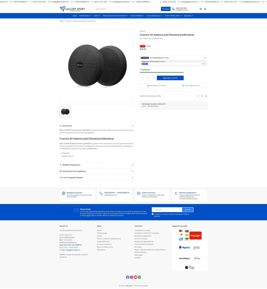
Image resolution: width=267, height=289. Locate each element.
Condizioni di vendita (142, 230)
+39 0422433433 (152, 106)
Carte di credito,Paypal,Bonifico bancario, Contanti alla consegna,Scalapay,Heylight (189, 196)
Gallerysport (129, 285)
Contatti (137, 258)
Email (144, 106)
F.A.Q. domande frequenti (144, 244)
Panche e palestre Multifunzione (114, 16)
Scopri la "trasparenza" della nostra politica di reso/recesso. (153, 196)
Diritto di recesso (141, 239)
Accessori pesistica (154, 16)
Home (75, 16)
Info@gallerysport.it (182, 10)
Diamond (142, 31)
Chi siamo (138, 247)
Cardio (96, 16)
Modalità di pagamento (143, 236)
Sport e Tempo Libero (172, 16)
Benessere (187, 16)
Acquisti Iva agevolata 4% (144, 241)
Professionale (84, 16)
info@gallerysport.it (110, 195)
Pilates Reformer (136, 16)
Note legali (138, 255)
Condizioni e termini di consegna (147, 233)
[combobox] (132, 8)
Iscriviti (187, 210)
